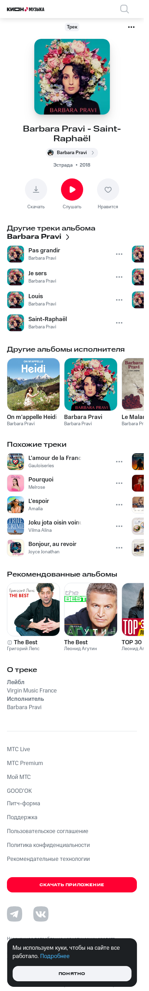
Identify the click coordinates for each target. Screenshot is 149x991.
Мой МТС (19, 777)
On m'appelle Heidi (32, 417)
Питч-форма (23, 803)
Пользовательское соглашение (47, 831)
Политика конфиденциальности (48, 845)
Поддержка (22, 817)
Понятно (72, 974)
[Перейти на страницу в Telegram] (14, 914)
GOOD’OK (19, 791)
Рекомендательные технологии (48, 859)
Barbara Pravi (83, 417)
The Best (25, 642)
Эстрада (63, 165)
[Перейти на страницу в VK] (41, 914)
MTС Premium (25, 763)
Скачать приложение (72, 885)
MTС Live (18, 749)
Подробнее (55, 956)
